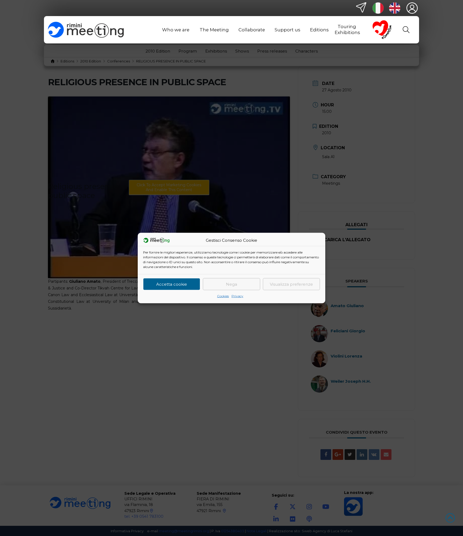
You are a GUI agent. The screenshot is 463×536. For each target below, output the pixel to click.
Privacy (237, 296)
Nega (231, 283)
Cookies (223, 296)
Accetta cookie (171, 283)
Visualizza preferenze (291, 283)
